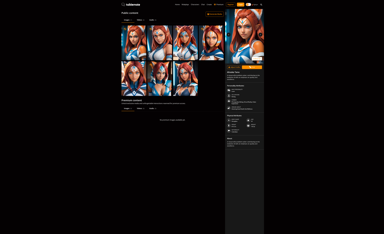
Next (260, 35)
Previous (229, 35)
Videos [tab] (140, 20)
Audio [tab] (152, 20)
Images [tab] (128, 20)
